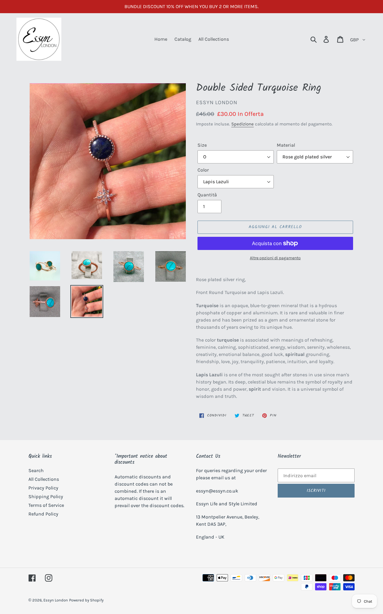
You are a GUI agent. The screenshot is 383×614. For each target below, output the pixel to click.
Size (202, 145)
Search (36, 470)
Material (286, 145)
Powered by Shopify (86, 600)
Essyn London (55, 600)
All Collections (43, 479)
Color (203, 170)
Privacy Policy (43, 488)
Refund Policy (43, 514)
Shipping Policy (45, 496)
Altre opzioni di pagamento (275, 257)
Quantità (207, 195)
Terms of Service (46, 505)
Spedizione (242, 124)
